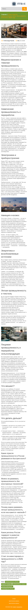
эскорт (14, 598)
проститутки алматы (14, 601)
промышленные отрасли (19, 584)
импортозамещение (7, 586)
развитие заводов (6, 584)
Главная (4, 14)
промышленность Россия (12, 581)
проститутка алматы (14, 603)
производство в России (8, 588)
